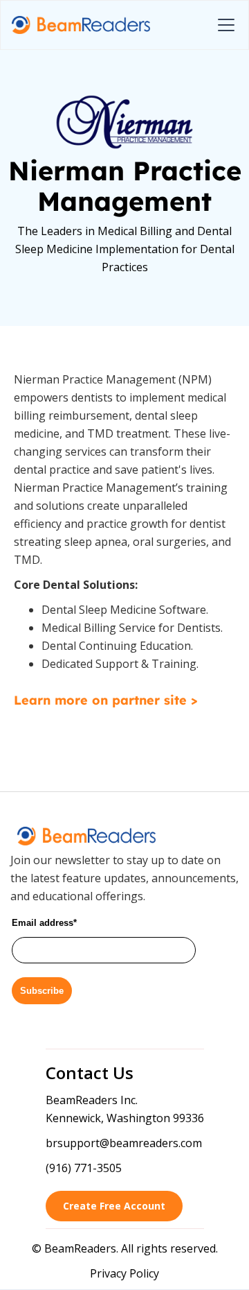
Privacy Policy (124, 1273)
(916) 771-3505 (84, 1168)
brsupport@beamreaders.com (124, 1143)
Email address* (44, 923)
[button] (223, 25)
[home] (81, 25)
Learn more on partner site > (105, 700)
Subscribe (42, 991)
